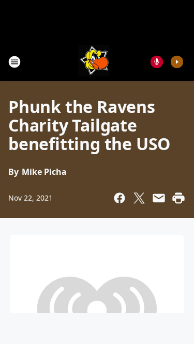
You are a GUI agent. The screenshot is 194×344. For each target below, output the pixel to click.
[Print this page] (178, 198)
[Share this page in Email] (159, 198)
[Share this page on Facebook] (119, 198)
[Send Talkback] (157, 62)
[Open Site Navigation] (14, 62)
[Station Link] (93, 61)
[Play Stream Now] (177, 62)
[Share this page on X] (139, 198)
